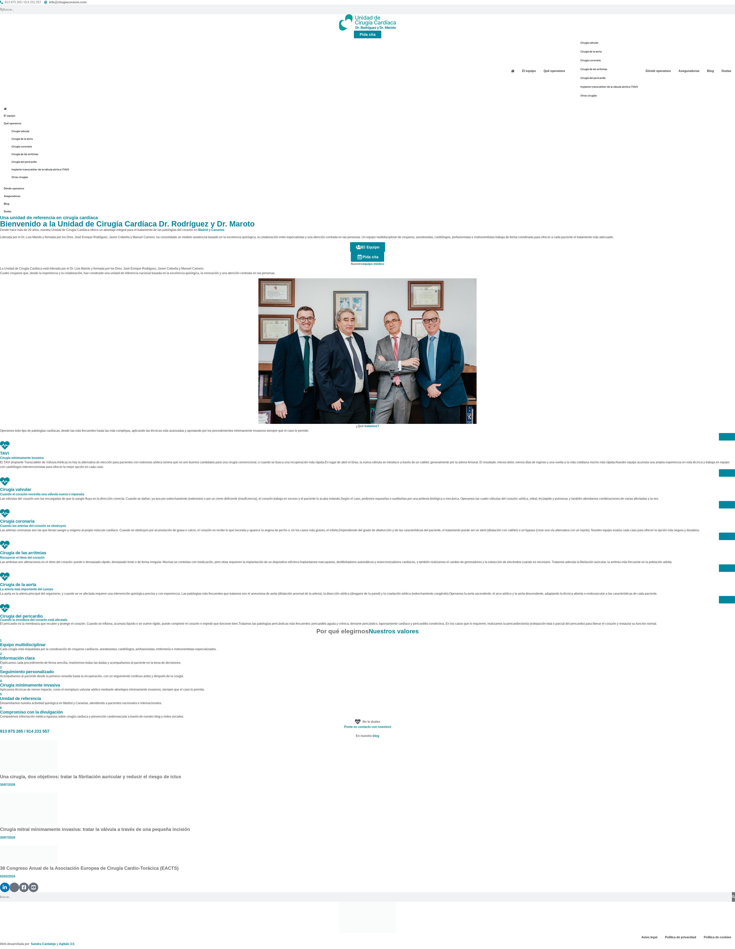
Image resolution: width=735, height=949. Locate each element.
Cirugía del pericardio (593, 77)
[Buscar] (733, 897)
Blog (710, 71)
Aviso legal (649, 937)
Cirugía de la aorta (591, 51)
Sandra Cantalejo (43, 943)
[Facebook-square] (24, 887)
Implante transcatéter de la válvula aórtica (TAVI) (609, 86)
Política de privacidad (680, 937)
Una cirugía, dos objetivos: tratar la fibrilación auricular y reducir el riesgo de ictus (90, 776)
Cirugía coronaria (590, 60)
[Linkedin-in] (5, 887)
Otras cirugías (588, 95)
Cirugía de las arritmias (593, 69)
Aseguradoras (689, 71)
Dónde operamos (658, 71)
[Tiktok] (14, 887)
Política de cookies (717, 937)
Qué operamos (554, 71)
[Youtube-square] (33, 887)
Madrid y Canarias (211, 229)
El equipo (529, 71)
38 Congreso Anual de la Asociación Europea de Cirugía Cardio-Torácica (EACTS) (89, 868)
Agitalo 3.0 (66, 943)
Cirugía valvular (589, 42)
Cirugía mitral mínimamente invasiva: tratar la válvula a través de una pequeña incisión (95, 829)
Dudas (726, 71)
